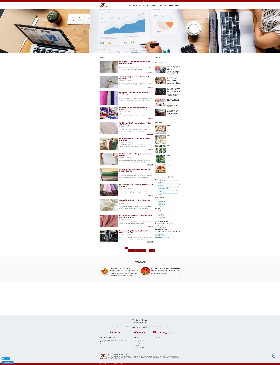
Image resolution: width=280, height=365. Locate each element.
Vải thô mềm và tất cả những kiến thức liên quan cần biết (135, 155)
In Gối (168, 145)
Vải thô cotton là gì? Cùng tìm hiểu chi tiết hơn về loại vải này (135, 124)
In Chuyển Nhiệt (151, 5)
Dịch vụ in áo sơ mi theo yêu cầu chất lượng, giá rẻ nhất (172, 79)
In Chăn (169, 125)
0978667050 (160, 234)
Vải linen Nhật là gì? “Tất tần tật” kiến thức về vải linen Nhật (136, 185)
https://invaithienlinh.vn (106, 343)
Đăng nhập (160, 214)
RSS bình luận (161, 217)
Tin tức (177, 5)
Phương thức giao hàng (139, 343)
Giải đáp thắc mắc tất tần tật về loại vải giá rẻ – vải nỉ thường (135, 93)
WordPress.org (161, 219)
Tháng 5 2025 (161, 206)
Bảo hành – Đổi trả (138, 345)
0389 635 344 (162, 228)
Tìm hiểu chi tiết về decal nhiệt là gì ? (172, 110)
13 (150, 250)
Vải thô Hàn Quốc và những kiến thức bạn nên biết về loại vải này (134, 170)
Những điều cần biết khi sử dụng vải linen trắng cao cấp (135, 201)
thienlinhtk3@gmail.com (165, 333)
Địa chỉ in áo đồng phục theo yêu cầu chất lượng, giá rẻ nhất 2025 (173, 90)
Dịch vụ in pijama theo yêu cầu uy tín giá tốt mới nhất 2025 (173, 101)
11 (144, 250)
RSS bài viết (161, 216)
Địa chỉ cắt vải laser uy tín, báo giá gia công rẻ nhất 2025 (173, 68)
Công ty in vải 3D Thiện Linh (162, 237)
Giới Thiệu (142, 5)
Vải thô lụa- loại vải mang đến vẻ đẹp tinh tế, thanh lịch (134, 108)
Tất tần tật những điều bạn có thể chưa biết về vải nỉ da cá (135, 77)
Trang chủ (134, 5)
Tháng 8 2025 (161, 203)
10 (141, 250)
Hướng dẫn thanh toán (139, 341)
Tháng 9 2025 (161, 201)
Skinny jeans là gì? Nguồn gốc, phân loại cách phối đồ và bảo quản (134, 232)
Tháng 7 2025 (161, 204)
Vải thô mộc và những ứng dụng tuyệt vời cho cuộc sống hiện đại (134, 62)
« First (126, 248)
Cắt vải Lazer (162, 5)
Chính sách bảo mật (139, 347)
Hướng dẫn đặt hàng (139, 340)
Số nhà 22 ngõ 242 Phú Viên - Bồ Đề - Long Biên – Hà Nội (114, 340)
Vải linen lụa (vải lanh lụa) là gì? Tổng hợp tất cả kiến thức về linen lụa (135, 216)
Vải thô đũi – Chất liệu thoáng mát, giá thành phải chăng (134, 139)
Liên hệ (171, 5)
